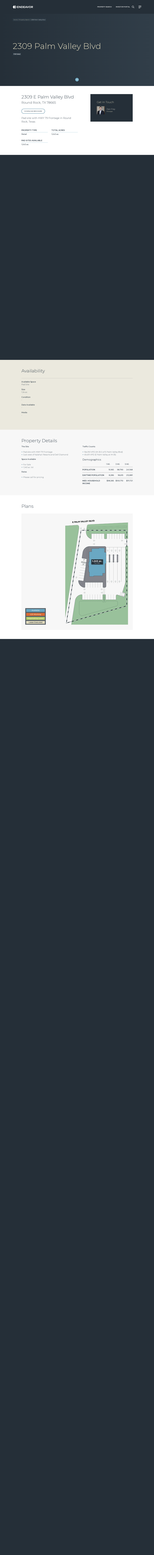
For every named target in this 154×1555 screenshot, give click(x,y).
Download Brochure (33, 111)
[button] (133, 7)
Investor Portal (123, 7)
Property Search (104, 7)
